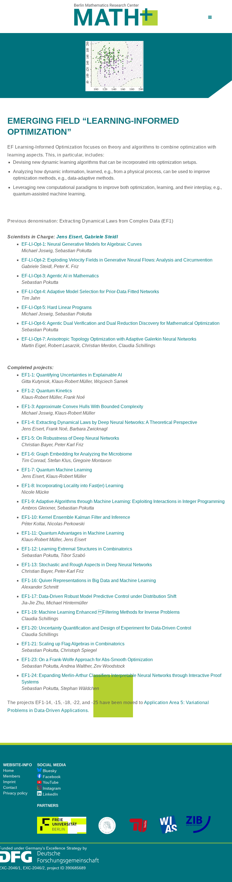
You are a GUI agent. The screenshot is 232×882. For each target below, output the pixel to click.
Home (8, 770)
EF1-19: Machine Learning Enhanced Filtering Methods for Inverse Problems (101, 612)
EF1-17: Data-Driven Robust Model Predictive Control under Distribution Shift (99, 596)
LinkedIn (50, 794)
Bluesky (49, 770)
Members (11, 776)
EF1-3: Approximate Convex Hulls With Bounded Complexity (82, 406)
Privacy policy (15, 793)
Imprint (9, 781)
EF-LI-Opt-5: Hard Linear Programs (57, 307)
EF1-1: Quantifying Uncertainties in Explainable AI (72, 375)
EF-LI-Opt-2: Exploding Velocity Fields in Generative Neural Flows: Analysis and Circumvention (117, 260)
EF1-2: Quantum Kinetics (47, 390)
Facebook (51, 776)
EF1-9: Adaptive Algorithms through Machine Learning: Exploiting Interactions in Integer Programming (123, 501)
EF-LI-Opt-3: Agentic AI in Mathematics (60, 275)
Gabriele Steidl (101, 236)
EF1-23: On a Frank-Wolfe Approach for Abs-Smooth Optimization (87, 659)
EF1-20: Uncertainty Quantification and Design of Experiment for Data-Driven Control (106, 628)
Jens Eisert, (69, 236)
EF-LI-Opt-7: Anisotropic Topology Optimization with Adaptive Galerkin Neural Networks (109, 339)
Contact (10, 787)
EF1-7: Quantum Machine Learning (57, 469)
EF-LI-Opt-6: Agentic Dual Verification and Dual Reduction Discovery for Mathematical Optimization (121, 323)
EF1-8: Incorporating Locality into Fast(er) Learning (72, 485)
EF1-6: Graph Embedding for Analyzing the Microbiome (77, 454)
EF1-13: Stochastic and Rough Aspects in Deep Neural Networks (87, 564)
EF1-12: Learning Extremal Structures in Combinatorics (77, 548)
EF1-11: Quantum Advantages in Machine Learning (73, 533)
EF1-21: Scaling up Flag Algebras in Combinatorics (73, 643)
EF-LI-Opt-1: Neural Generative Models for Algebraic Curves (82, 244)
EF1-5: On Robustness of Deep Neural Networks (70, 438)
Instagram (51, 788)
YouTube (50, 782)
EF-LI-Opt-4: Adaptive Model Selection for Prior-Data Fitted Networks (90, 291)
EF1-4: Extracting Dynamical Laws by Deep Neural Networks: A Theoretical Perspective (109, 422)
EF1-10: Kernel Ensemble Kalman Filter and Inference (76, 517)
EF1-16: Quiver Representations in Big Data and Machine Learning (89, 580)
